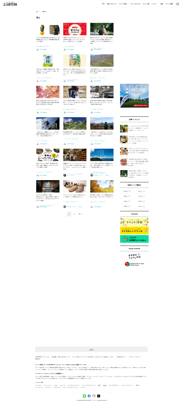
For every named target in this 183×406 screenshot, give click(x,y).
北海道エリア (127, 191)
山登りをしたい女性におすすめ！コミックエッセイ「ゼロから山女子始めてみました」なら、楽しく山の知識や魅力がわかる (74, 72)
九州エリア (141, 206)
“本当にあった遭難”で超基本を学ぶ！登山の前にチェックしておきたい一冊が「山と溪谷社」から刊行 (47, 71)
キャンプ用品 (123, 4)
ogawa (105, 385)
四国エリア (127, 206)
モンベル (62, 385)
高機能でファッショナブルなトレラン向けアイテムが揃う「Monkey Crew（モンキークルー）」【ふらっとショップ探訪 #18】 (74, 166)
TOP (103, 4)
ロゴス (56, 385)
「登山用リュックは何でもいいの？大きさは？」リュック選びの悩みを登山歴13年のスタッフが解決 (101, 134)
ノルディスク (57, 387)
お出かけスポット (94, 77)
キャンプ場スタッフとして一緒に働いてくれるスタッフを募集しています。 (93, 357)
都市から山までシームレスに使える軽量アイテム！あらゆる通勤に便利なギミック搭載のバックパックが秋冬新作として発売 (101, 40)
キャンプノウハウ (40, 77)
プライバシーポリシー (135, 357)
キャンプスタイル (136, 4)
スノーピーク (47, 385)
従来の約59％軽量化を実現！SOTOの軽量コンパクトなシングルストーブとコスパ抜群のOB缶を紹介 (101, 102)
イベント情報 (169, 4)
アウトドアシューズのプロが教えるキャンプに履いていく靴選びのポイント (74, 196)
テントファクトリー (127, 385)
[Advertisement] (75, 234)
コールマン (38, 385)
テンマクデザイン (114, 385)
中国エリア (141, 201)
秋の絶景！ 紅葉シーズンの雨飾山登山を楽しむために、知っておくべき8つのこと (101, 196)
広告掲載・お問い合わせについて (60, 357)
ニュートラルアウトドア (88, 385)
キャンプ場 (146, 4)
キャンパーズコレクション (70, 387)
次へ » (80, 214)
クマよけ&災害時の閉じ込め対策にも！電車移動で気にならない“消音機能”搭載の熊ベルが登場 (47, 39)
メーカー (154, 4)
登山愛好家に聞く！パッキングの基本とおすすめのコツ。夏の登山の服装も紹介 (74, 133)
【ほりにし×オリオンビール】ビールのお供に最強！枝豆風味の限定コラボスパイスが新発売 (138, 150)
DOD (99, 385)
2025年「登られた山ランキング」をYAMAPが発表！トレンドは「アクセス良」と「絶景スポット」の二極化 (74, 39)
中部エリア (141, 196)
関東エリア (127, 196)
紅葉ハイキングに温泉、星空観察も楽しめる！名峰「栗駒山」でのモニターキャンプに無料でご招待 (47, 165)
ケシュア (83, 387)
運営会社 (37, 359)
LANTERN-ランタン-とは (42, 357)
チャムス (48, 387)
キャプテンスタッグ (73, 385)
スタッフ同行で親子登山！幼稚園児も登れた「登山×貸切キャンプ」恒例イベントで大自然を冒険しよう (101, 165)
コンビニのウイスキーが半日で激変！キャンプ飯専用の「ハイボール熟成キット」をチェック (138, 128)
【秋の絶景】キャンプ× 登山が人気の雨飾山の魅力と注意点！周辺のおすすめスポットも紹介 (101, 71)
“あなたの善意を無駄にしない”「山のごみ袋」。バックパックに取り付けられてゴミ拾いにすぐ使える (74, 102)
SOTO (137, 385)
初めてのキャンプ (112, 4)
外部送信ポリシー (122, 357)
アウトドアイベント (40, 172)
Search (177, 3)
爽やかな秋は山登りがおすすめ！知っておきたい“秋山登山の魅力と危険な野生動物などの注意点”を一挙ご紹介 (47, 102)
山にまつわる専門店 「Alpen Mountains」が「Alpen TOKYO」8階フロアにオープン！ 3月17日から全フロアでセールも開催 (47, 197)
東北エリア (141, 191)
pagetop (91, 350)
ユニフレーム (39, 387)
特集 (162, 4)
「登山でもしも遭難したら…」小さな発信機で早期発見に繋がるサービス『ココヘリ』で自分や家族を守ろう (47, 134)
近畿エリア (127, 201)
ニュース (65, 46)
